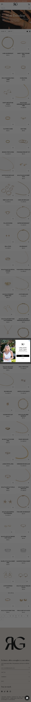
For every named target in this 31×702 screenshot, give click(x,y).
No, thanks (23, 358)
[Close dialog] (29, 340)
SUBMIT (22, 355)
